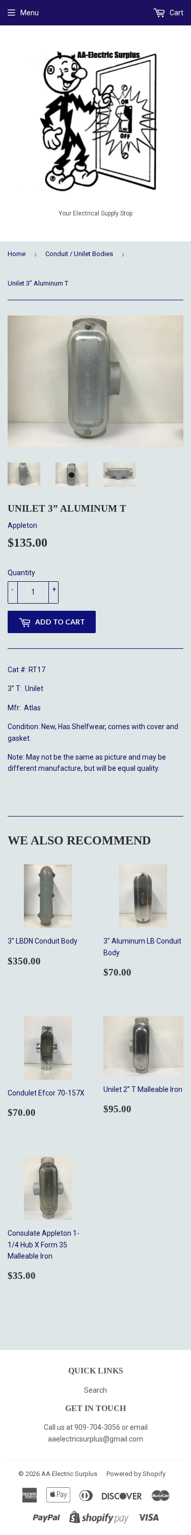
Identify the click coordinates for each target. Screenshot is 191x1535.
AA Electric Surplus (69, 1474)
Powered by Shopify (136, 1474)
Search (95, 1390)
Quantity (21, 573)
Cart (175, 13)
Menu (29, 13)
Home (16, 254)
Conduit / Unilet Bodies (79, 254)
